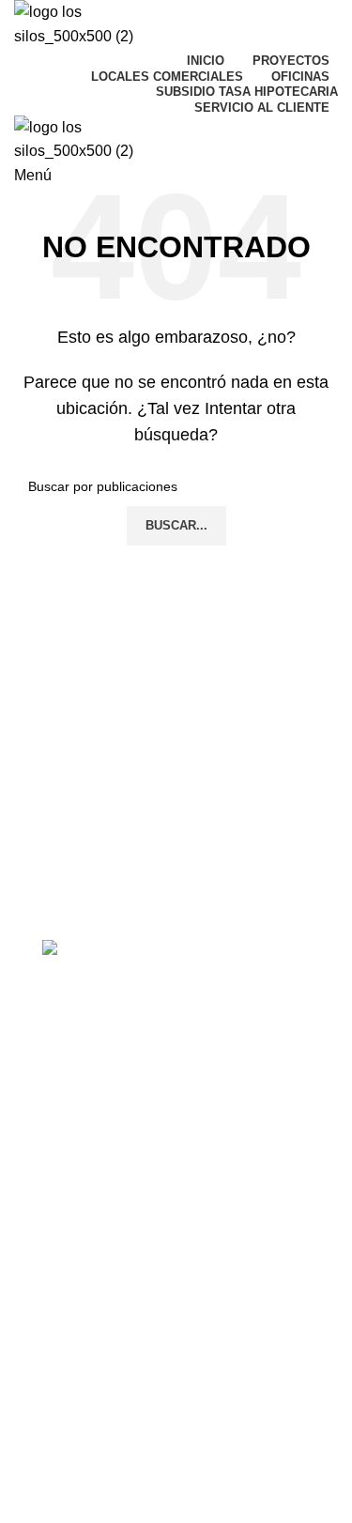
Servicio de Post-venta (109, 1197)
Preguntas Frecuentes (108, 1229)
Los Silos (77, 1317)
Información (89, 1036)
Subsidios (70, 1132)
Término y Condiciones (110, 1349)
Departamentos (88, 1100)
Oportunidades (86, 1165)
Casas (61, 1068)
